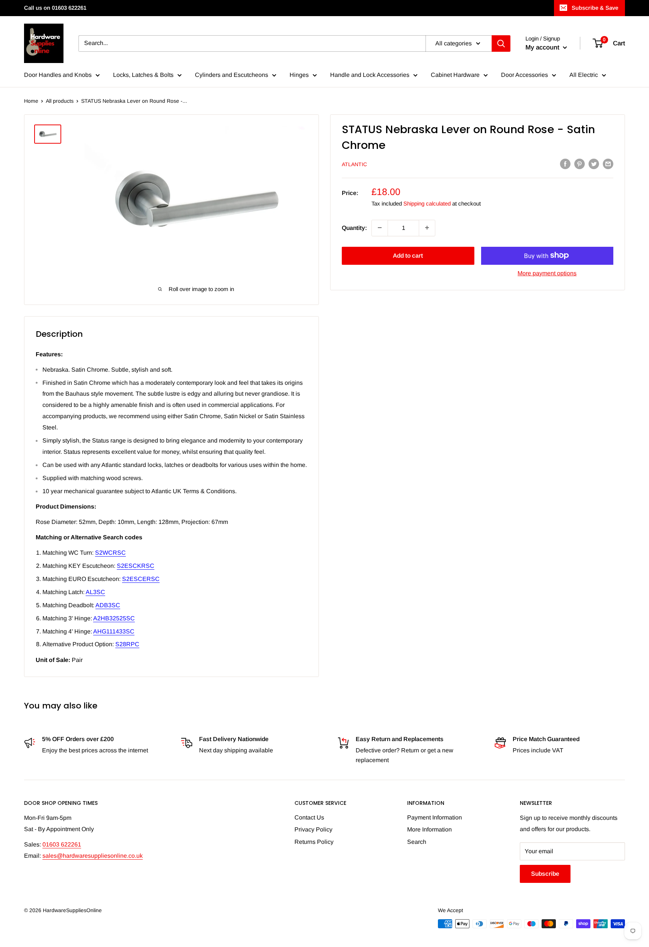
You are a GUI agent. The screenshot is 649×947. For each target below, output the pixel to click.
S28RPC (127, 644)
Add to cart (408, 255)
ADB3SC (107, 605)
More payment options (547, 273)
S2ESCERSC (141, 579)
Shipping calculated (427, 203)
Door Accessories (524, 75)
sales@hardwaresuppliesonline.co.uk (92, 855)
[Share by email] (608, 163)
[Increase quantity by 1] (427, 228)
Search (416, 842)
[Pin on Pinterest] (579, 163)
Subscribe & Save (595, 8)
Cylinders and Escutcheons (231, 75)
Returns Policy (314, 842)
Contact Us (309, 817)
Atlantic (354, 164)
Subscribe (545, 873)
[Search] (501, 43)
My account (543, 47)
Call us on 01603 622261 (55, 8)
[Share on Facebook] (565, 163)
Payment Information (434, 817)
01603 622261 (61, 844)
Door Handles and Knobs (58, 75)
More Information (429, 829)
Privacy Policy (313, 829)
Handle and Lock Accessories (369, 75)
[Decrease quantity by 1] (380, 228)
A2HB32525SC (114, 618)
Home (31, 101)
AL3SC (95, 592)
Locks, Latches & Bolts (143, 75)
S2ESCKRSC (135, 566)
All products (60, 101)
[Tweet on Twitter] (594, 163)
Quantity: (354, 227)
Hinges (299, 75)
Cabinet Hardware (455, 75)
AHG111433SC (113, 631)
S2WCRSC (110, 552)
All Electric (583, 75)
